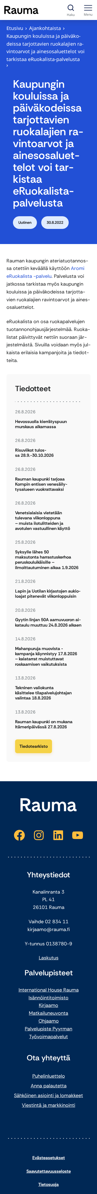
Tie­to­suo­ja (48, 1184)
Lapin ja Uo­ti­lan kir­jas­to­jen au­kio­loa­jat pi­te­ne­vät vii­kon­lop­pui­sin (48, 593)
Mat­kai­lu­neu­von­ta (48, 1013)
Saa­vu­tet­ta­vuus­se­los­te (48, 1171)
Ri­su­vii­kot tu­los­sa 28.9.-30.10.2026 (34, 453)
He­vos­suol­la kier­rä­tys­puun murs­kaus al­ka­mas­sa (41, 424)
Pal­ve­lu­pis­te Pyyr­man (48, 1029)
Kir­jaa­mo (48, 1005)
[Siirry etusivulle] (21, 10)
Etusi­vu (14, 28)
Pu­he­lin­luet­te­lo (48, 1076)
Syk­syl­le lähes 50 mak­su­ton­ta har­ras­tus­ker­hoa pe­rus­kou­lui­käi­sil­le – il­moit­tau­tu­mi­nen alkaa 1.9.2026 (46, 559)
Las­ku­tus (48, 958)
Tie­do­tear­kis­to (33, 746)
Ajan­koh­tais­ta (45, 28)
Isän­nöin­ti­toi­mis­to (48, 998)
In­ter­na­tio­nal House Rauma (49, 990)
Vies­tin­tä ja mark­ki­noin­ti (48, 1105)
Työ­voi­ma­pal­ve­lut (48, 1036)
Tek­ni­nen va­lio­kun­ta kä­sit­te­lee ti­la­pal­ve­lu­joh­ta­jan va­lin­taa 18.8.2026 (43, 693)
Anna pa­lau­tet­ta (49, 1086)
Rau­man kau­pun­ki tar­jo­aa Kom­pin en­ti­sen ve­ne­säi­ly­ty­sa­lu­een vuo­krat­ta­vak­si (41, 484)
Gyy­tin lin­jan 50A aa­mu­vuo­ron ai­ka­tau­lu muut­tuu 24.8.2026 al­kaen (48, 622)
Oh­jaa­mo (49, 1021)
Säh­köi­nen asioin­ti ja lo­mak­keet (48, 1095)
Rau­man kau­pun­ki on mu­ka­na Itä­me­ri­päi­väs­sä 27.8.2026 (43, 724)
